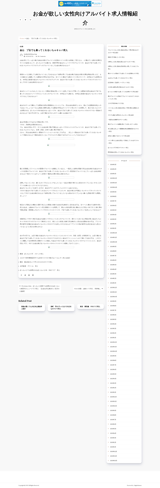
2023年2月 (113, 333)
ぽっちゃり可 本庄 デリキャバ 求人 (118, 148)
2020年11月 (113, 456)
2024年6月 (113, 260)
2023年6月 (113, 315)
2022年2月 (113, 388)
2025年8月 (113, 196)
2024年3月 (113, 274)
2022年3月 (113, 383)
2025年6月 (113, 205)
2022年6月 (113, 369)
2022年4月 (113, 378)
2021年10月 (113, 406)
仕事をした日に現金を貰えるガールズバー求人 (121, 62)
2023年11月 (113, 292)
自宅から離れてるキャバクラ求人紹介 (119, 136)
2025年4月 (113, 214)
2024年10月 (113, 242)
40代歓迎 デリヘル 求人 (29, 266)
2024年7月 (113, 255)
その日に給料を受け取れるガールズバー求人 (121, 87)
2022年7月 (113, 365)
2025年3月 (113, 219)
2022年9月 (113, 356)
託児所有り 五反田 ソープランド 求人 (119, 82)
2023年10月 (113, 296)
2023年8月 (113, 306)
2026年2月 (113, 169)
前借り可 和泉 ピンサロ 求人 (116, 57)
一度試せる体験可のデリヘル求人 (117, 120)
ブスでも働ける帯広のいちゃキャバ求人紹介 (121, 115)
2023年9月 (113, 301)
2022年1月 (113, 392)
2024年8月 (113, 251)
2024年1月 (113, 283)
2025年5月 (113, 210)
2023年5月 (113, 319)
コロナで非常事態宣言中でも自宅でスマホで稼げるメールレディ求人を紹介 (45, 258)
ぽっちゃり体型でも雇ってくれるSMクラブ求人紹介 (123, 92)
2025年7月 (113, 201)
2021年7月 (113, 419)
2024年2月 (113, 278)
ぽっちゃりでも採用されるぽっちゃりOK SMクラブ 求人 (40, 270)
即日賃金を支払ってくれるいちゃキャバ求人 (121, 152)
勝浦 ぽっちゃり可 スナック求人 (32, 254)
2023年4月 (113, 324)
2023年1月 (113, 337)
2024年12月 (113, 233)
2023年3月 (113, 328)
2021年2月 (113, 442)
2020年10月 (113, 460)
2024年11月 (113, 237)
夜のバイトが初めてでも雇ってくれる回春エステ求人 (123, 73)
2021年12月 (113, 397)
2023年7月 (113, 310)
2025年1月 (113, 228)
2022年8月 (113, 360)
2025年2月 (113, 224)
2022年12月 (113, 342)
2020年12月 (113, 451)
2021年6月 (113, 424)
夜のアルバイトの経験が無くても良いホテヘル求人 (123, 124)
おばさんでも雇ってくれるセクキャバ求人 (120, 78)
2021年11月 (113, 401)
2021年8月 (113, 415)
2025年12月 (113, 178)
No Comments (42, 56)
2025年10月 (113, 187)
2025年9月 (113, 192)
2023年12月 (113, 287)
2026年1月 (113, 173)
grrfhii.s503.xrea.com (30, 54)
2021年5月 (113, 429)
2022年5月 (113, 374)
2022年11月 (113, 347)
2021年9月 (113, 410)
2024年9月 (113, 246)
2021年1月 (113, 447)
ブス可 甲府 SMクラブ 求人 (116, 103)
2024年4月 (113, 269)
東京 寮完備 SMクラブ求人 (90, 306)
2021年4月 (113, 433)
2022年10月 (113, 351)
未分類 (21, 46)
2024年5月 (113, 265)
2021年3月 (113, 438)
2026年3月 (113, 164)
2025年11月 (113, 183)
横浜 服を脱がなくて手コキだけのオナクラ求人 (36, 262)
